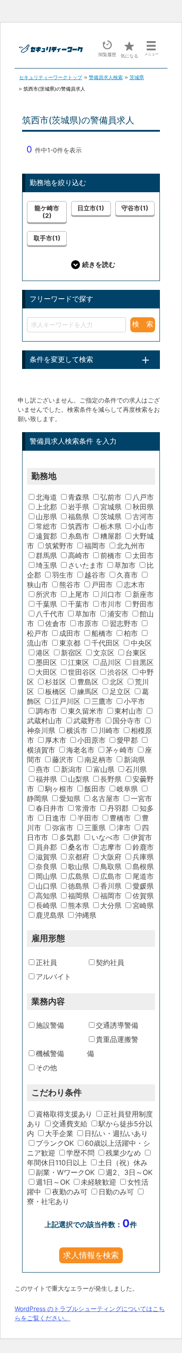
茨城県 (136, 77)
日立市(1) (90, 208)
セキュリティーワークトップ (50, 77)
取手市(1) (47, 238)
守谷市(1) (134, 208)
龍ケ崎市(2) (46, 211)
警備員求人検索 (106, 77)
